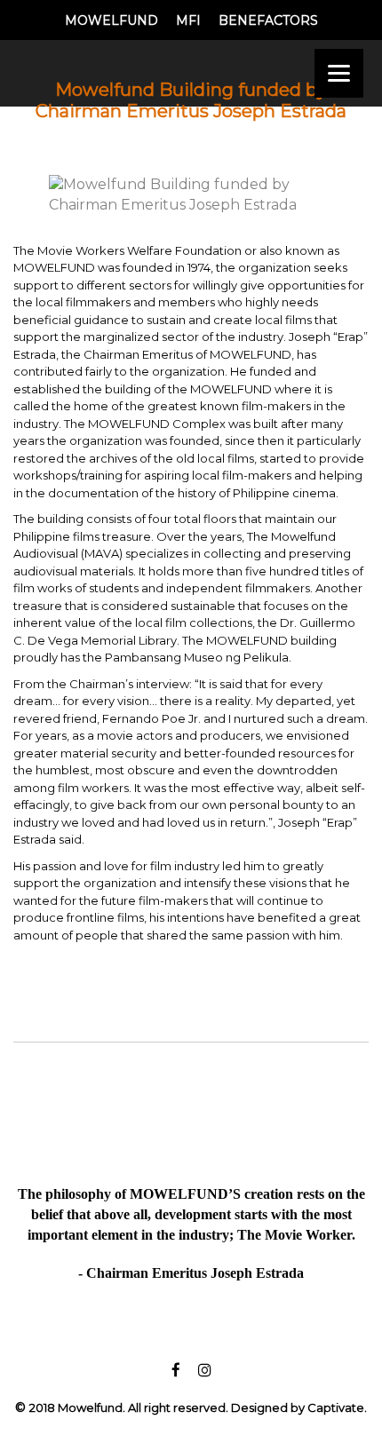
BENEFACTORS (268, 20)
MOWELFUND (111, 20)
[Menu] (338, 73)
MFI (188, 20)
